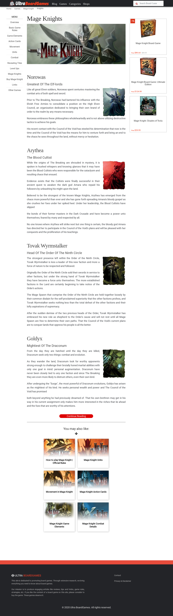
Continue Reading (76, 416)
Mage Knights (14, 74)
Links (14, 84)
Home (8, 9)
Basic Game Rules (14, 29)
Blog (54, 3)
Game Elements (14, 36)
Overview (14, 22)
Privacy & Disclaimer (122, 581)
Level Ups (14, 68)
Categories (75, 3)
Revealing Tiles (14, 63)
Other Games (14, 90)
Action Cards (15, 41)
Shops (86, 3)
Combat (14, 57)
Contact (117, 575)
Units (14, 52)
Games (63, 3)
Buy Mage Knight (14, 79)
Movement (15, 46)
